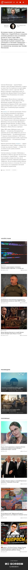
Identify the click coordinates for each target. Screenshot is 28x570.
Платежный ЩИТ (24, 551)
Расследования (24, 2)
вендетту (18, 143)
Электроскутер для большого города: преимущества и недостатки (11, 410)
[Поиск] (10, 567)
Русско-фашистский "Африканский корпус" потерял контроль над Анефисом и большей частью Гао (14, 515)
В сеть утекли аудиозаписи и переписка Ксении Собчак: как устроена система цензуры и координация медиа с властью (13, 448)
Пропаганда (4, 330)
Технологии (4, 412)
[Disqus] (14, 220)
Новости (15, 2)
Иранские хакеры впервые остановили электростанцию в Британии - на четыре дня (12, 267)
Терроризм (4, 265)
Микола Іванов (24, 270)
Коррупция (4, 297)
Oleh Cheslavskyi (24, 302)
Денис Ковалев (20, 390)
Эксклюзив (11, 20)
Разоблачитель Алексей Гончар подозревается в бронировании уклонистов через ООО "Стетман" (13, 300)
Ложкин (14, 170)
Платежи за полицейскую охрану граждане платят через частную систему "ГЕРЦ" (12, 388)
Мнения (18, 2)
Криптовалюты (4, 545)
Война (3, 511)
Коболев (8, 170)
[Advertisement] (14, 68)
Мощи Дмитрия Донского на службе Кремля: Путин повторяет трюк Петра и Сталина (12, 333)
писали (5, 111)
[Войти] (18, 567)
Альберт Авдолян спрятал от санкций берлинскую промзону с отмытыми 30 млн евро (14, 481)
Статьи (21, 2)
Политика (5, 20)
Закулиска (4, 478)
